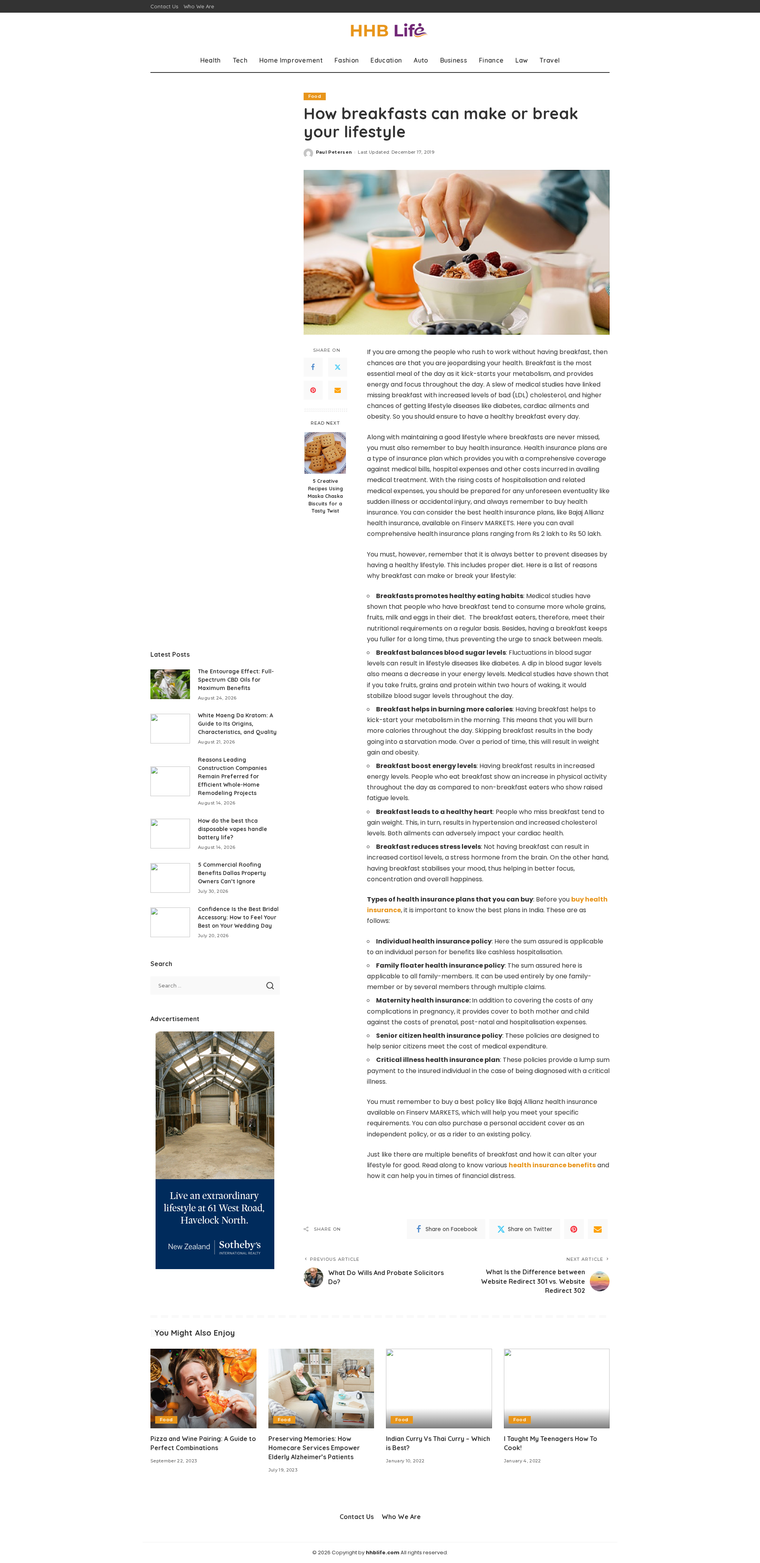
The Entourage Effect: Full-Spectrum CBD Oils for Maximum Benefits (236, 680)
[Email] (337, 390)
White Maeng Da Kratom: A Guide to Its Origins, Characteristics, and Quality (237, 724)
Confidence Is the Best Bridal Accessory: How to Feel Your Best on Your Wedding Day (238, 917)
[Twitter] (337, 367)
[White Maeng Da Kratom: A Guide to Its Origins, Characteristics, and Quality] (170, 728)
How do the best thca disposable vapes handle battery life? (232, 829)
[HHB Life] (380, 31)
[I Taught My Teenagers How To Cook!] (557, 1388)
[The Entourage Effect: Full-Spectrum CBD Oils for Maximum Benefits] (170, 684)
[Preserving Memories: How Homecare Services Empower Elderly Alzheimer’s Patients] (321, 1388)
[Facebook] (313, 367)
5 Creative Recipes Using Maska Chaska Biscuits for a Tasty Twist (325, 496)
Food (314, 96)
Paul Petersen (334, 152)
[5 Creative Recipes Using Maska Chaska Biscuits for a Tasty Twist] (325, 453)
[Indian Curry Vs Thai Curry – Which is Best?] (439, 1388)
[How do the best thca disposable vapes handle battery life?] (170, 833)
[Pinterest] (313, 390)
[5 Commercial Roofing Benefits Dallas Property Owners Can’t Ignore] (170, 878)
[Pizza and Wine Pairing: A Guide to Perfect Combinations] (203, 1388)
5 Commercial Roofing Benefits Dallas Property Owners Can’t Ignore (232, 873)
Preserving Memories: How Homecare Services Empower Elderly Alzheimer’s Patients (314, 1448)
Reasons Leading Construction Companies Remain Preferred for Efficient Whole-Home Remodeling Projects (232, 776)
